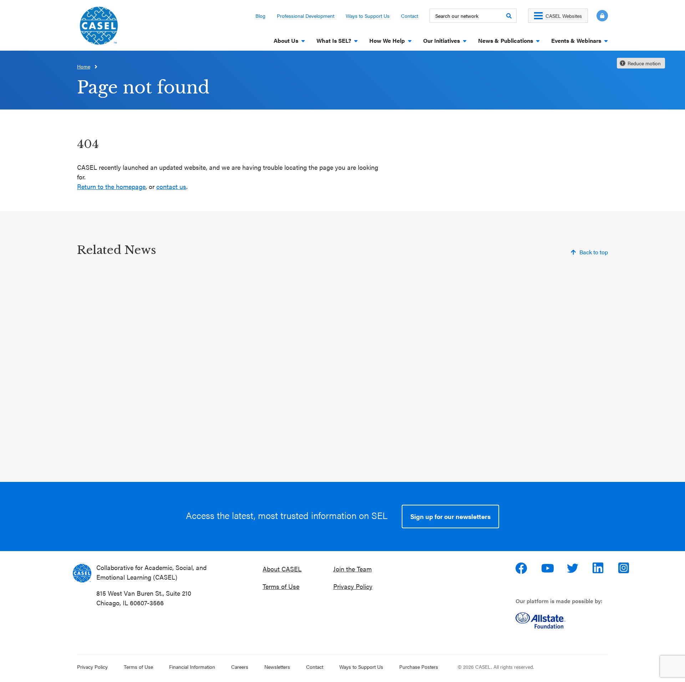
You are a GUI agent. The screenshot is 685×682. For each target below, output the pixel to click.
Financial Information (192, 666)
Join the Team (352, 568)
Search (508, 15)
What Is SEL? (333, 40)
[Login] (598, 15)
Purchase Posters (418, 666)
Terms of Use (281, 586)
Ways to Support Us (368, 15)
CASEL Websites (564, 15)
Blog (260, 15)
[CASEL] (82, 573)
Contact (409, 15)
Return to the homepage (111, 186)
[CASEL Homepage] (99, 28)
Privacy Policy (352, 586)
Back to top (593, 252)
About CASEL (282, 568)
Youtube (547, 568)
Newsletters (277, 666)
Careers (239, 666)
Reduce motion (644, 63)
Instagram (624, 568)
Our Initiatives (441, 40)
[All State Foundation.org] (565, 620)
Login (602, 15)
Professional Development (305, 15)
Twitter (573, 568)
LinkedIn (599, 568)
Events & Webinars (576, 40)
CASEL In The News (303, 431)
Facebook (522, 568)
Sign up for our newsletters (450, 516)
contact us (171, 186)
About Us (286, 40)
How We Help (387, 40)
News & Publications (505, 40)
